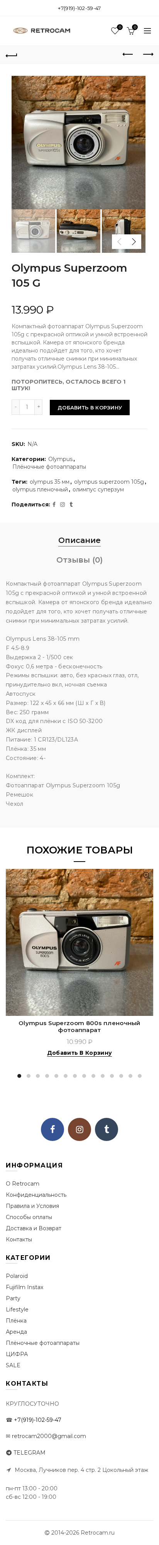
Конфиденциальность (36, 1194)
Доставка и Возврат (33, 1228)
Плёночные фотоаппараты (49, 466)
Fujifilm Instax (24, 1287)
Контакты (19, 1239)
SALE (13, 1365)
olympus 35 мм (49, 481)
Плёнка (16, 1320)
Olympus (60, 459)
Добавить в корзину (90, 407)
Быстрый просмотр (146, 875)
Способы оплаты (29, 1217)
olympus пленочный (40, 489)
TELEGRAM (30, 1452)
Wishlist (120, 27)
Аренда (16, 1331)
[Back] (11, 54)
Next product (147, 54)
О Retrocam (22, 1183)
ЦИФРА (17, 1354)
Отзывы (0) (79, 560)
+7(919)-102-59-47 (79, 8)
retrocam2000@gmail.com (49, 1436)
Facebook (52, 1129)
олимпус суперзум (98, 489)
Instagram (79, 1129)
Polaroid (17, 1276)
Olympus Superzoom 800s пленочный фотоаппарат (79, 1027)
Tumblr (106, 1129)
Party (13, 1298)
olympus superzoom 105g (109, 481)
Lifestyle (17, 1309)
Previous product (128, 54)
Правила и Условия (32, 1206)
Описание (79, 540)
